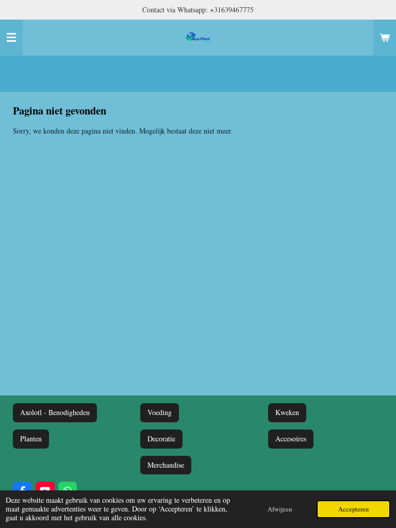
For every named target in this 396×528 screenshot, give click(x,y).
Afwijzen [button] (280, 509)
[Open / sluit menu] (11, 38)
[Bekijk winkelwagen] (384, 38)
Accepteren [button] (353, 509)
